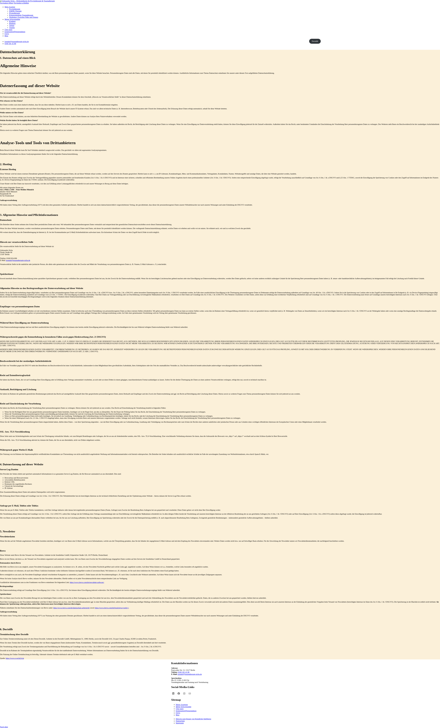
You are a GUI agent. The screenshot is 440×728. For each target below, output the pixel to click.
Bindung (12, 23)
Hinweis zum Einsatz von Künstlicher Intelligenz (193, 719)
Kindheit (12, 21)
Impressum (180, 723)
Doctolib (315, 41)
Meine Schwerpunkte (12, 19)
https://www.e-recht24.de (15, 658)
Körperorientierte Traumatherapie (21, 15)
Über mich (8, 30)
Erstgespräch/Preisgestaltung (15, 32)
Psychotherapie (14, 9)
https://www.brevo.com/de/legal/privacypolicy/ (112, 608)
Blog (6, 36)
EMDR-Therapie (15, 11)
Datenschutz (180, 721)
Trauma (12, 28)
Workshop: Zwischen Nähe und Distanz (23, 17)
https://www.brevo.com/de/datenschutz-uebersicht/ (71, 608)
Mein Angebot (10, 7)
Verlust (11, 25)
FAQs (7, 34)
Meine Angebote (182, 705)
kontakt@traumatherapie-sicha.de (17, 42)
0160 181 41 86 (10, 44)
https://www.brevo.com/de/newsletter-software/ (87, 582)
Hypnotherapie (14, 13)
